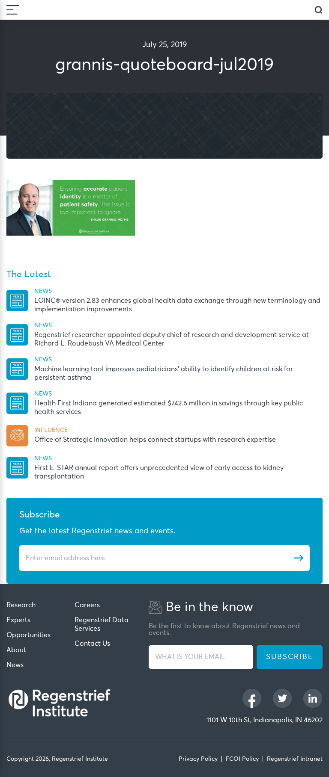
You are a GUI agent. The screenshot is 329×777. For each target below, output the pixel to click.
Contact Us (92, 643)
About (16, 650)
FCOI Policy (242, 759)
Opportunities (28, 635)
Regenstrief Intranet (295, 759)
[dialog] (318, 10)
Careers (87, 605)
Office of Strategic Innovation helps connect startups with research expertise (155, 439)
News (15, 665)
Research (21, 605)
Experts (18, 620)
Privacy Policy (198, 759)
